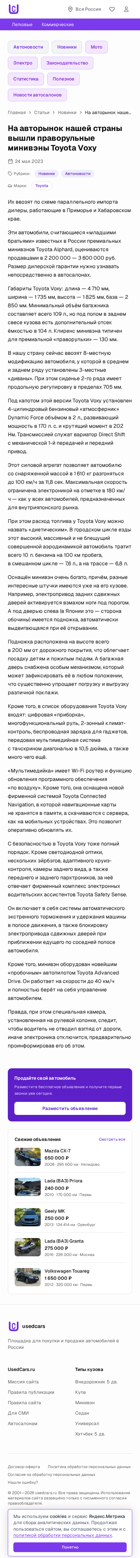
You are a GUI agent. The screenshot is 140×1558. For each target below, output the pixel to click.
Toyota (41, 185)
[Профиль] (126, 9)
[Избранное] (112, 9)
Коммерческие (58, 24)
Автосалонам (22, 1423)
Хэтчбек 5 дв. (90, 1434)
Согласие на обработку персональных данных (51, 1474)
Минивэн (85, 1403)
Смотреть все (112, 1139)
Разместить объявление (70, 1108)
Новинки (67, 47)
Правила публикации (31, 1392)
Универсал (87, 1423)
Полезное (63, 79)
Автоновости (28, 47)
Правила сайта (24, 1403)
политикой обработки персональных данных (62, 1535)
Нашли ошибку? (23, 1482)
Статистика (25, 79)
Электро (22, 63)
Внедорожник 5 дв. (96, 1382)
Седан (82, 1413)
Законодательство (67, 63)
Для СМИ (18, 1413)
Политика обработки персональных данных (89, 1466)
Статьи (41, 112)
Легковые (22, 24)
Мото (96, 47)
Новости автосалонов (37, 95)
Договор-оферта (24, 1466)
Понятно (70, 1547)
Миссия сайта (23, 1382)
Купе (80, 1392)
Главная (17, 112)
